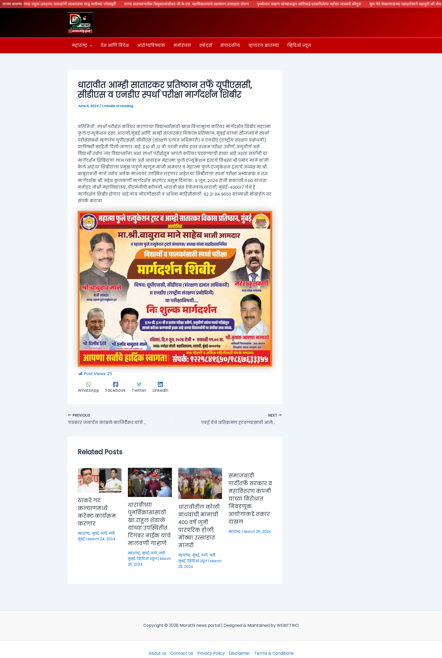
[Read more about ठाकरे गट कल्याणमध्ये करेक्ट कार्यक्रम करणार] (99, 480)
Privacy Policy (211, 653)
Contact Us (181, 653)
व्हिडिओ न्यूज (147, 558)
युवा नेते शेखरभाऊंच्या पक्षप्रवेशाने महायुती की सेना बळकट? (383, 4)
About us (157, 653)
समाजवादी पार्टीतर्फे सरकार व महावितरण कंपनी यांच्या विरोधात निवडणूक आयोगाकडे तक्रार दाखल (250, 498)
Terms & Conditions (274, 653)
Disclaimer (239, 653)
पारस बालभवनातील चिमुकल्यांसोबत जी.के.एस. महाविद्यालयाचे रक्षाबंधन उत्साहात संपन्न (157, 4)
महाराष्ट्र (84, 533)
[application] (89, 45)
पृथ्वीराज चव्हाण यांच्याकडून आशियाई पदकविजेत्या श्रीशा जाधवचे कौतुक (280, 4)
